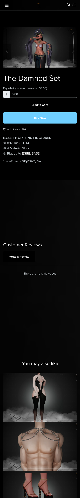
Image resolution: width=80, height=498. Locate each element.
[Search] (68, 4)
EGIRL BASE (31, 153)
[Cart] (76, 5)
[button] (7, 51)
